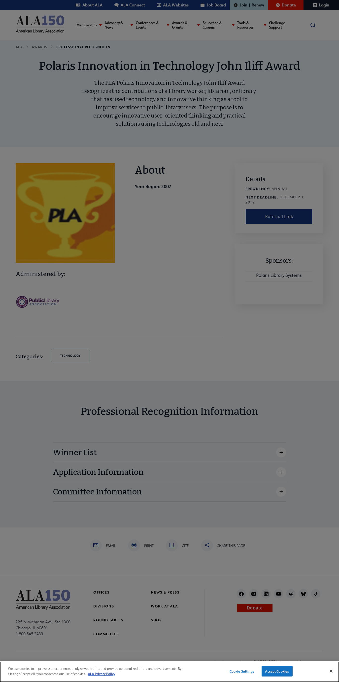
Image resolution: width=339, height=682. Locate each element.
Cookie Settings (242, 671)
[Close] (331, 671)
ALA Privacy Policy (101, 673)
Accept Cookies (277, 671)
